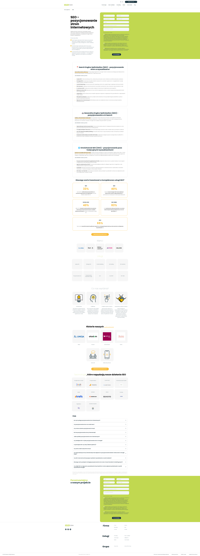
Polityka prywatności (175, 554)
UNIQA (79, 344)
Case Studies (127, 539)
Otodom (93, 344)
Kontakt (126, 529)
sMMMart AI (126, 537)
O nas (115, 525)
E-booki (115, 529)
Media (124, 4)
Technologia (104, 4)
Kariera (126, 525)
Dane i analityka (111, 4)
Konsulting (119, 4)
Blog (135, 4)
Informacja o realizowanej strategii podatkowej (161, 554)
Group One (116, 546)
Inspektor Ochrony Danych (193, 554)
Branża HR (93, 362)
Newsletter (116, 527)
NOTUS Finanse (107, 344)
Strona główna (67, 9)
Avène (121, 344)
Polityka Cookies (183, 554)
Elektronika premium (107, 362)
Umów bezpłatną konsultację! (100, 234)
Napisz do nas (131, 1)
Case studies (129, 4)
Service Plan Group (128, 546)
